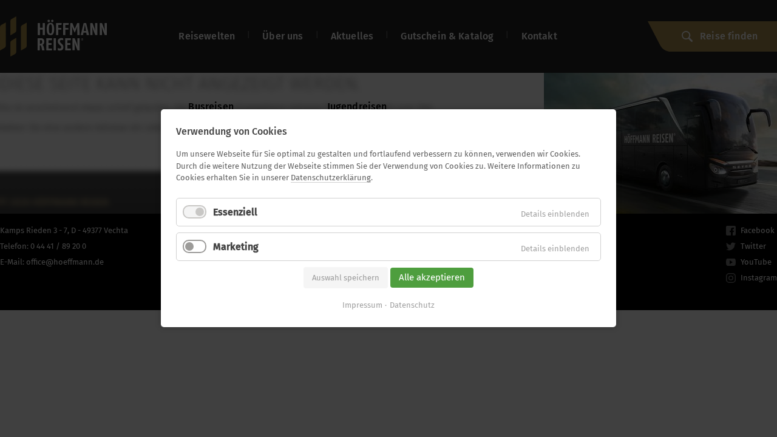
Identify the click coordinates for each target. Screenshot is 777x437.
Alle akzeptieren (432, 277)
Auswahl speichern (345, 277)
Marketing (236, 246)
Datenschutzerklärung (331, 177)
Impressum (362, 305)
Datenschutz (412, 305)
